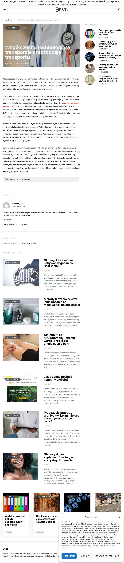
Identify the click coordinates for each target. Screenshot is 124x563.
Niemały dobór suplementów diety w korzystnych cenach (58, 457)
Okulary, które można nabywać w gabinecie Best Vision (59, 263)
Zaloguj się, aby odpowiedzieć (15, 224)
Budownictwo (43, 497)
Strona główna (7, 20)
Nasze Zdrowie (12, 28)
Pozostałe (73, 497)
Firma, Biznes (12, 497)
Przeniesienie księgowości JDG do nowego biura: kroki (108, 78)
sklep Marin (25, 215)
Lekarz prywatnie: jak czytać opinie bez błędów (108, 66)
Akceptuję (69, 556)
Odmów (85, 556)
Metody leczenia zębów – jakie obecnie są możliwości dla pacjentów (62, 302)
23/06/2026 (103, 72)
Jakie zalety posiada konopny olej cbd (58, 378)
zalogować (13, 243)
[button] (119, 517)
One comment (23, 64)
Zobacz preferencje (107, 556)
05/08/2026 (103, 60)
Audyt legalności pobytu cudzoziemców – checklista (110, 32)
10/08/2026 (103, 37)
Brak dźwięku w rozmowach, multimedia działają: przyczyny (110, 55)
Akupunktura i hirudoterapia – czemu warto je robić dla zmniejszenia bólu (59, 339)
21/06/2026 (103, 83)
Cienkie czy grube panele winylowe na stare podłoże (108, 43)
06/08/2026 (103, 49)
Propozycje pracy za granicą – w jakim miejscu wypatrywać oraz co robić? (61, 417)
